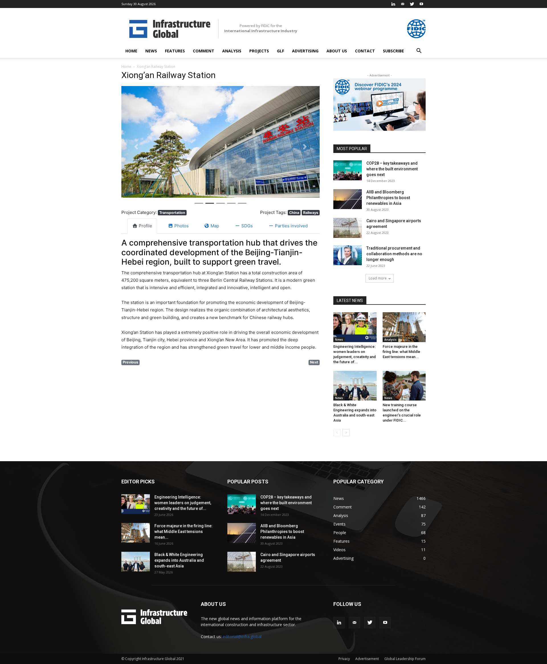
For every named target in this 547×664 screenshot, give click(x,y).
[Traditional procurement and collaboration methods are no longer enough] (347, 255)
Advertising (305, 51)
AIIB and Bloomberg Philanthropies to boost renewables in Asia (388, 198)
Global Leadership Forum (405, 658)
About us (336, 51)
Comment (203, 51)
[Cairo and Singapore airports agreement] (347, 228)
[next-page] (346, 432)
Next (314, 362)
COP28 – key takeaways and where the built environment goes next (392, 169)
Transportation (172, 213)
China (294, 213)
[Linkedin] (393, 4)
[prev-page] (336, 432)
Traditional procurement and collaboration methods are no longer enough (394, 254)
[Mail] (402, 4)
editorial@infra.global (242, 636)
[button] (419, 51)
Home (131, 51)
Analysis (231, 51)
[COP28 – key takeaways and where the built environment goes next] (347, 170)
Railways (310, 213)
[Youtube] (421, 4)
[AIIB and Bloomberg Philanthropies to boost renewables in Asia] (347, 199)
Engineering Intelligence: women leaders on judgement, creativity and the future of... (182, 503)
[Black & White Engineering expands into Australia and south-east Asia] (355, 386)
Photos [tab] (181, 225)
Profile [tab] (145, 225)
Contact (365, 51)
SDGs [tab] (247, 225)
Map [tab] (215, 225)
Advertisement (367, 658)
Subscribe (393, 51)
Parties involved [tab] (291, 225)
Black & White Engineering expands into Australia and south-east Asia (179, 560)
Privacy (344, 658)
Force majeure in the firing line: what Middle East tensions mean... (401, 351)
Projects (259, 51)
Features (175, 51)
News (151, 51)
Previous (130, 362)
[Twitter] (412, 4)
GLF (280, 51)
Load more (378, 278)
